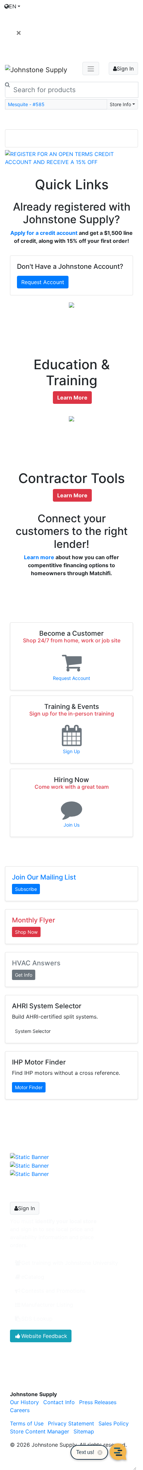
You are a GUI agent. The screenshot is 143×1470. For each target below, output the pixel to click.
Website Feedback (44, 1336)
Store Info (120, 104)
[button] (15, 158)
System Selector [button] (33, 1031)
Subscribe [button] (26, 889)
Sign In (125, 68)
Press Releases (97, 1402)
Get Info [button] (23, 975)
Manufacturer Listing (47, 1304)
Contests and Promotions (53, 1290)
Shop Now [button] (26, 932)
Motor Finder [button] (29, 1087)
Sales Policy (113, 1423)
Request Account (42, 282)
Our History (24, 1402)
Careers (20, 1410)
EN (12, 6)
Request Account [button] (71, 678)
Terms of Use (27, 1423)
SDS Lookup (37, 1318)
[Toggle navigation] (71, 120)
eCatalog (32, 1276)
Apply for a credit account (43, 233)
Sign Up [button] (71, 751)
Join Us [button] (71, 825)
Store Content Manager (39, 1431)
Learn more (39, 557)
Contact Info (59, 1402)
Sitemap (83, 1431)
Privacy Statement (71, 1423)
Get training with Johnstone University (69, 1262)
